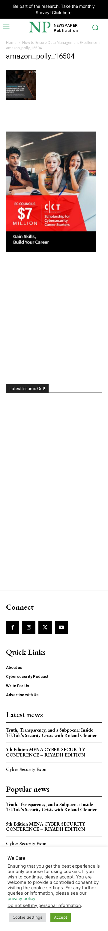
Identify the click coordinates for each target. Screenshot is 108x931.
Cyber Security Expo (26, 769)
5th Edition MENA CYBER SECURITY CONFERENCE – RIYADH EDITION (45, 752)
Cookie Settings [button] (27, 917)
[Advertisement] (54, 319)
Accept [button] (60, 917)
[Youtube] (61, 627)
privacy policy (21, 898)
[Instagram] (28, 627)
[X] (45, 627)
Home (11, 42)
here (67, 12)
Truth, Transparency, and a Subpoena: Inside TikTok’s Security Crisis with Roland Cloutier (51, 732)
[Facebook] (12, 627)
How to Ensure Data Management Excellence (59, 42)
